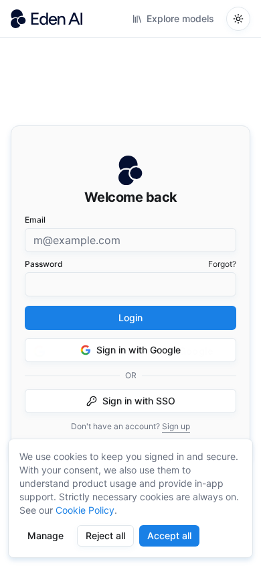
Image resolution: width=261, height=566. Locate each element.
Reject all (105, 535)
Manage (45, 535)
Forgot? (222, 264)
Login (130, 317)
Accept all (169, 535)
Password (44, 264)
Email (35, 220)
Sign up (176, 426)
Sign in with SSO (138, 400)
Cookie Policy (85, 510)
